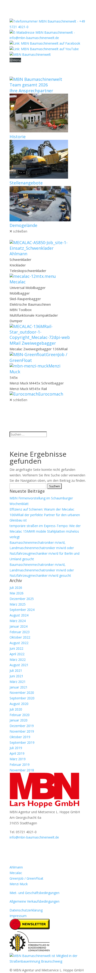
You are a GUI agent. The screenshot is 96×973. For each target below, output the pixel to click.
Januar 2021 (18, 687)
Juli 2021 (16, 670)
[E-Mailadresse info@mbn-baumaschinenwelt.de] (48, 38)
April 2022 (17, 654)
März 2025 (18, 604)
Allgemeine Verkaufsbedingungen (34, 901)
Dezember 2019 (22, 726)
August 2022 (19, 643)
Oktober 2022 (20, 637)
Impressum (18, 916)
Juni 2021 (16, 676)
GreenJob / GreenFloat (26, 878)
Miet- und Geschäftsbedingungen (34, 893)
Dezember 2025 (22, 598)
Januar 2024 (18, 626)
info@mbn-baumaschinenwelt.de (34, 837)
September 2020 (22, 698)
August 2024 (19, 615)
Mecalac (16, 873)
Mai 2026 (17, 593)
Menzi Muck (19, 884)
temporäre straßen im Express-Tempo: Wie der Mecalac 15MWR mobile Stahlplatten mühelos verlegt (45, 531)
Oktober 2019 (20, 737)
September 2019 (22, 742)
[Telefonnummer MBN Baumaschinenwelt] (48, 27)
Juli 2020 (16, 709)
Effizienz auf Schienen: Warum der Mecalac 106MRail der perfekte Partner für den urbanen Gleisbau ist (45, 515)
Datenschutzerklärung (26, 910)
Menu (16, 60)
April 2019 (17, 753)
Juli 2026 (16, 587)
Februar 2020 (20, 715)
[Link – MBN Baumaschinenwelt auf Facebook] (45, 43)
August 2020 (19, 703)
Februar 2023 (20, 632)
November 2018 (22, 770)
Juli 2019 (16, 748)
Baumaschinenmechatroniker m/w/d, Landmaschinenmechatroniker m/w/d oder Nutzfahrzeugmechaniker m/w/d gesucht (42, 570)
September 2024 (22, 609)
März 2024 (18, 621)
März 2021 (18, 681)
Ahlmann (16, 867)
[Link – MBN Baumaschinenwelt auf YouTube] (44, 49)
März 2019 (18, 759)
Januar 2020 (18, 720)
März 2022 (18, 659)
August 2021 (19, 665)
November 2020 (22, 692)
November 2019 (22, 731)
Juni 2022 (16, 648)
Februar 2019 (20, 764)
